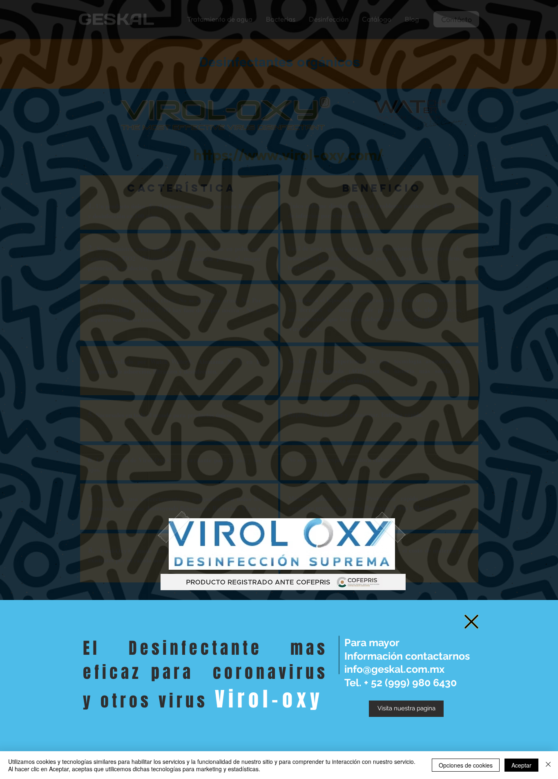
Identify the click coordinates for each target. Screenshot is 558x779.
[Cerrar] (548, 765)
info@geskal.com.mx (394, 669)
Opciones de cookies (466, 765)
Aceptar (521, 765)
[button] (471, 622)
